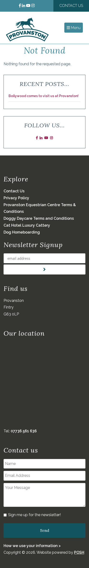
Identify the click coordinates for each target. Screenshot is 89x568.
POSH (79, 552)
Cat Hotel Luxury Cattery (27, 225)
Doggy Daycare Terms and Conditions (39, 218)
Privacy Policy (16, 198)
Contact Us (71, 5)
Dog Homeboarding (22, 232)
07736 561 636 (24, 431)
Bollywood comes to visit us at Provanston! (44, 96)
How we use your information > (32, 545)
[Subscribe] (44, 269)
